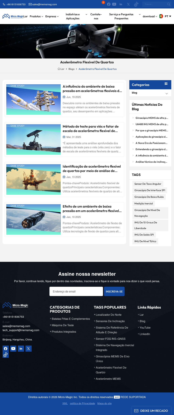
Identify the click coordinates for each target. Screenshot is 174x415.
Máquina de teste (63, 325)
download (149, 16)
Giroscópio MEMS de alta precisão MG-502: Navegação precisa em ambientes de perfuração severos (152, 117)
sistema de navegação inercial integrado (115, 347)
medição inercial (143, 203)
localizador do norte (108, 315)
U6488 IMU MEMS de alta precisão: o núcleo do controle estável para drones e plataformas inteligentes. (152, 124)
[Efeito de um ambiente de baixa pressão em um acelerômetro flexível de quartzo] (33, 219)
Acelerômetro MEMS (108, 379)
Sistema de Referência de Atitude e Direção (112, 330)
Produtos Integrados (64, 331)
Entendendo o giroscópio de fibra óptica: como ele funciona (152, 149)
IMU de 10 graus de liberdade (145, 225)
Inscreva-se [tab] (114, 291)
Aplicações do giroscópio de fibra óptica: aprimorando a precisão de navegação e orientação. (152, 136)
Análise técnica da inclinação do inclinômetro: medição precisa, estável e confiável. (152, 161)
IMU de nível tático (145, 241)
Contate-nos (96, 16)
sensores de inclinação (110, 321)
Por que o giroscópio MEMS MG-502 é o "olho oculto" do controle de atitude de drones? (152, 130)
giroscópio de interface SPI (149, 190)
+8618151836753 (15, 4)
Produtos (35, 16)
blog (134, 92)
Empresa (50, 16)
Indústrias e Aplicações (73, 16)
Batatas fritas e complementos (71, 319)
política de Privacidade (82, 403)
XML (65, 403)
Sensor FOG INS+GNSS (111, 339)
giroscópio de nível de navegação (147, 212)
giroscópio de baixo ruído (149, 196)
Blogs (71, 68)
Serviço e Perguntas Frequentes (121, 16)
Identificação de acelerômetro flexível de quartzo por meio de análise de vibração (92, 168)
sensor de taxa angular (147, 183)
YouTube (145, 327)
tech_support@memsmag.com (21, 330)
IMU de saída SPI (144, 234)
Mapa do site (104, 403)
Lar (25, 16)
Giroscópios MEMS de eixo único (112, 358)
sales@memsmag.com (44, 4)
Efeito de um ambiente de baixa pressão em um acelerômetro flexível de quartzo (91, 208)
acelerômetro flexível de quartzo (111, 370)
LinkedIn (145, 334)
